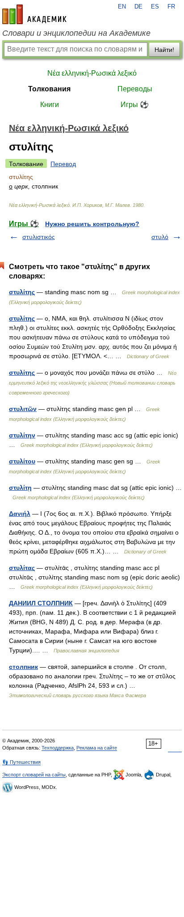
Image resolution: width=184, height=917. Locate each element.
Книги (49, 104)
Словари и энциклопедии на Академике (76, 33)
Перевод (63, 163)
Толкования (49, 89)
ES (155, 7)
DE (138, 7)
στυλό (159, 236)
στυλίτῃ (20, 487)
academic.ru (34, 14)
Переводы (134, 89)
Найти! (164, 49)
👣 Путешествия (21, 762)
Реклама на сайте (96, 747)
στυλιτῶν (23, 408)
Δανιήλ (19, 513)
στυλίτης (22, 292)
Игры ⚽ (135, 104)
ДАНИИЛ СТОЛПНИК (41, 603)
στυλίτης (22, 318)
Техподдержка (58, 747)
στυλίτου (22, 461)
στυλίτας (22, 567)
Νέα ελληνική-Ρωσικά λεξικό (92, 73)
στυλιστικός (38, 236)
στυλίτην (22, 435)
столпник (23, 666)
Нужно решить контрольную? (92, 223)
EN (122, 7)
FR (171, 7)
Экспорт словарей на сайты (34, 774)
